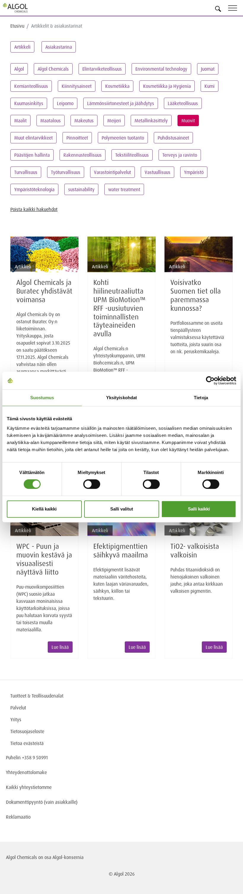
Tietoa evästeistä (27, 743)
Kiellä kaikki (44, 508)
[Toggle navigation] (235, 9)
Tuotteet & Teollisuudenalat (36, 696)
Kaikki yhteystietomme (29, 787)
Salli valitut (121, 508)
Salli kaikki (199, 508)
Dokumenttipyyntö (25, 802)
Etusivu (17, 26)
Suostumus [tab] (42, 397)
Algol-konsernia (68, 857)
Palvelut (18, 708)
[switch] (91, 484)
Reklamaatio (18, 817)
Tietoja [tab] (201, 397)
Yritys (15, 719)
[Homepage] (22, 7)
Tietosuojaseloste (27, 731)
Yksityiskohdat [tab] (121, 397)
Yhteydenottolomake (26, 772)
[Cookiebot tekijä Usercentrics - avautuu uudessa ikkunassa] (210, 380)
